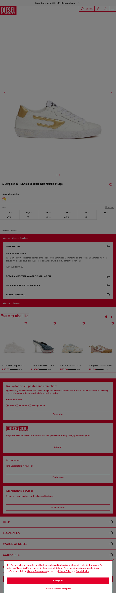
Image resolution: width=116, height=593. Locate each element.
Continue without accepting (58, 588)
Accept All (58, 580)
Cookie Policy (82, 571)
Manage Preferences (37, 571)
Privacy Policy (64, 571)
